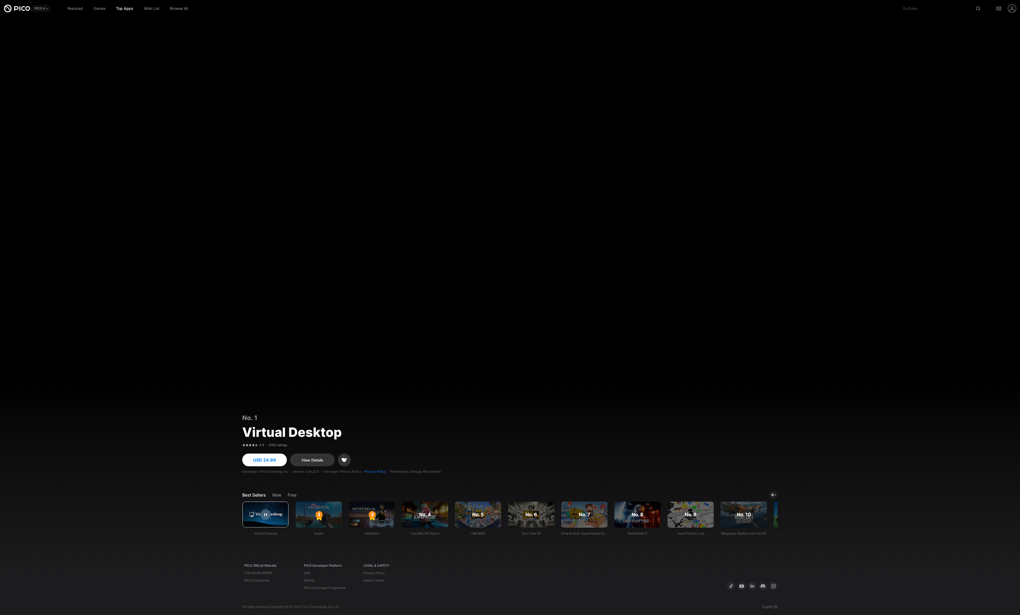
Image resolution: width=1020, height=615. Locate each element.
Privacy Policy (375, 471)
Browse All (179, 8)
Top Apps (124, 8)
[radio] (243, 445)
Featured (75, 8)
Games (99, 8)
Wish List (151, 8)
